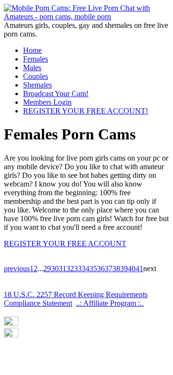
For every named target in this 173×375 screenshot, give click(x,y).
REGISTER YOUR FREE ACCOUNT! (85, 111)
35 (93, 268)
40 (132, 268)
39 (124, 268)
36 (101, 268)
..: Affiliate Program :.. (110, 303)
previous (17, 268)
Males (32, 67)
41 (139, 268)
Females (35, 59)
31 (62, 268)
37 (108, 268)
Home (32, 50)
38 (116, 268)
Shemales (37, 85)
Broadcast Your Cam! (55, 93)
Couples (35, 76)
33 (78, 268)
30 (55, 268)
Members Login (47, 102)
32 (70, 268)
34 (85, 268)
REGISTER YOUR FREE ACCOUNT (65, 243)
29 (47, 268)
